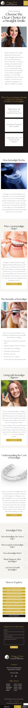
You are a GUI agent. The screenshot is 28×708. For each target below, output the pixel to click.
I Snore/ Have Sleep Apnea (14, 597)
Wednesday (9, 687)
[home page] (9, 3)
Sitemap (10, 701)
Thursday (8, 688)
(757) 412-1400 (14, 673)
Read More (14, 283)
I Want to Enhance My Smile (14, 588)
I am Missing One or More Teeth (14, 606)
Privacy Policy (16, 701)
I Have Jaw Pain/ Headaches (14, 594)
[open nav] (25, 3)
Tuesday (8, 685)
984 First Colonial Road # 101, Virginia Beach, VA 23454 (14, 668)
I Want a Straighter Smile (14, 591)
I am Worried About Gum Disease (14, 612)
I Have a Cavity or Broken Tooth (14, 603)
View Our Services (14, 615)
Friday (7, 690)
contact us (10, 434)
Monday (8, 684)
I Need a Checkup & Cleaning (14, 600)
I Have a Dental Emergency (14, 609)
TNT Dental (20, 703)
